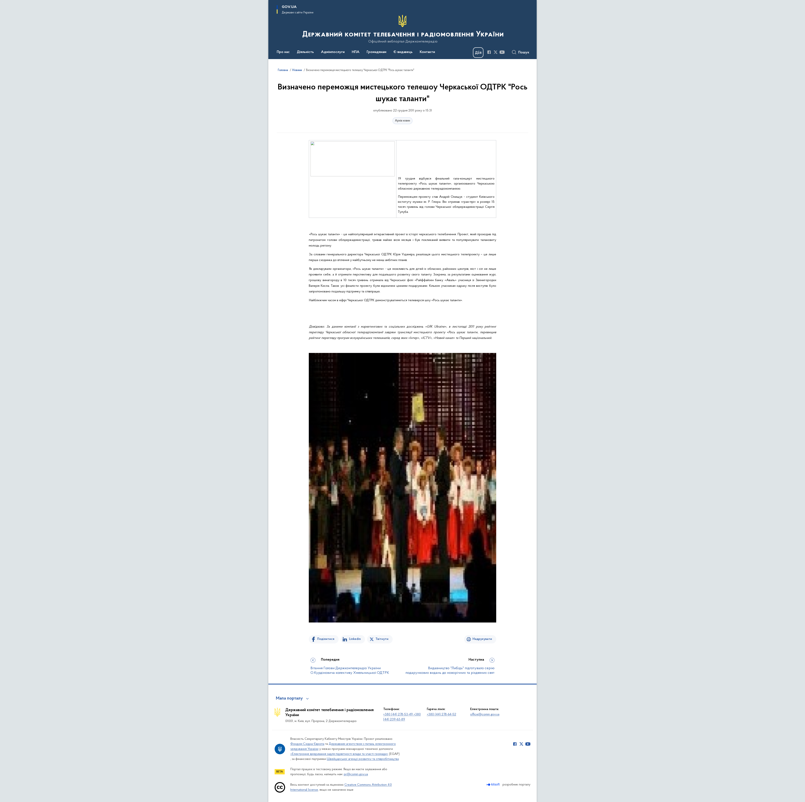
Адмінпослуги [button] (333, 52)
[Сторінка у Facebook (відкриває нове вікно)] (489, 52)
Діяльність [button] (305, 52)
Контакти (427, 52)
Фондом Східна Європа (307, 744)
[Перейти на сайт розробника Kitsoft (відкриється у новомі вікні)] (493, 784)
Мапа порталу (289, 698)
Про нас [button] (283, 52)
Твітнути (381, 639)
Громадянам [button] (376, 52)
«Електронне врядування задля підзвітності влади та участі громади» (339, 754)
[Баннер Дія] (478, 52)
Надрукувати (482, 639)
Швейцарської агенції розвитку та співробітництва (363, 759)
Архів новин (402, 120)
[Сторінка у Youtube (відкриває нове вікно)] (502, 52)
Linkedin (355, 639)
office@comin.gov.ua (484, 714)
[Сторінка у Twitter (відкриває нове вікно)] (495, 52)
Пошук (523, 52)
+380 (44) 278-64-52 (441, 714)
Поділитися (325, 639)
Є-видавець (403, 52)
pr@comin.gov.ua (356, 774)
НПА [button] (356, 52)
